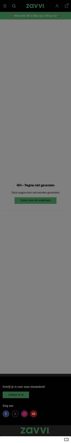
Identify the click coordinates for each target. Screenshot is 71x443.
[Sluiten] (66, 439)
